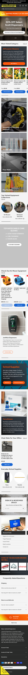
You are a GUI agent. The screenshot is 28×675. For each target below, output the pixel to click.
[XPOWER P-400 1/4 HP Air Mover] (19, 280)
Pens (7, 485)
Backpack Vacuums (20, 215)
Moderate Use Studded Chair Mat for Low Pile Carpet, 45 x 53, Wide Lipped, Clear (7, 456)
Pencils (20, 485)
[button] (23, 5)
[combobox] (14, 8)
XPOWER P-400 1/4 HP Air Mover (19, 288)
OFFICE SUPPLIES (7, 34)
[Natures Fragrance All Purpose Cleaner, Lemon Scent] (19, 73)
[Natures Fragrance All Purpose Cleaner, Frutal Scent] (7, 73)
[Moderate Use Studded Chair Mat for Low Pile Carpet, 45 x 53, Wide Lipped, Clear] (7, 446)
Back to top (14, 622)
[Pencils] (19, 477)
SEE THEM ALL (14, 63)
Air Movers (7, 215)
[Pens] (7, 477)
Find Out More (8, 352)
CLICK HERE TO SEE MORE (14, 244)
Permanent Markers (18, 382)
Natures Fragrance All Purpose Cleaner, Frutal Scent (7, 82)
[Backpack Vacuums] (19, 207)
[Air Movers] (7, 207)
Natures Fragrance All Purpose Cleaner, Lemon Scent (19, 82)
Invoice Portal (6, 541)
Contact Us (5, 547)
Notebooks (7, 382)
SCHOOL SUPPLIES (20, 34)
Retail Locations (6, 544)
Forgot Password (7, 539)
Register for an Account (8, 536)
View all (25, 43)
